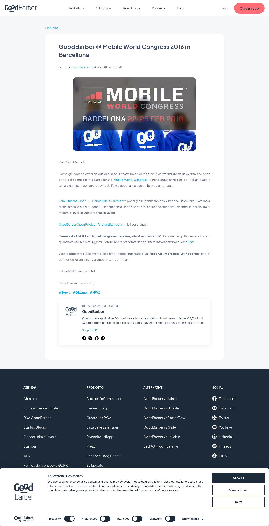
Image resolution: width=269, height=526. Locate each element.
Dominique (100, 201)
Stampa (29, 446)
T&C (26, 456)
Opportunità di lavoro (40, 437)
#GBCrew (80, 292)
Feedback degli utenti (103, 456)
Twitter (224, 418)
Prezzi (180, 8)
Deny (238, 501)
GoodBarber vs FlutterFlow (164, 418)
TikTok (224, 456)
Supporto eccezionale (40, 408)
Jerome (116, 201)
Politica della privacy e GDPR (45, 465)
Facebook (227, 398)
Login (224, 8)
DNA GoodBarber (37, 418)
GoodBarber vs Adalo (160, 398)
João (83, 201)
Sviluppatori (96, 465)
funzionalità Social (110, 224)
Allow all (238, 477)
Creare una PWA (99, 418)
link (190, 242)
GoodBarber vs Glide (159, 427)
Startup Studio (34, 427)
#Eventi (64, 292)
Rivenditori (129, 8)
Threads (225, 446)
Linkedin (225, 437)
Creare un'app (97, 408)
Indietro (52, 28)
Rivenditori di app (100, 437)
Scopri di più (89, 330)
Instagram (226, 408)
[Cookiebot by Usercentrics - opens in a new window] (24, 519)
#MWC (95, 292)
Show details (190, 518)
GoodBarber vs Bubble (161, 408)
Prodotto (74, 8)
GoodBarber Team (80, 66)
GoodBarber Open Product (77, 224)
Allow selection (238, 490)
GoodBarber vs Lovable (161, 437)
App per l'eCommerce (104, 398)
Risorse (157, 8)
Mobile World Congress (130, 180)
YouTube (225, 427)
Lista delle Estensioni (103, 427)
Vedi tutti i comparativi (160, 446)
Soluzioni (102, 8)
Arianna (72, 201)
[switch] (105, 519)
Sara (62, 201)
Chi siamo (30, 398)
